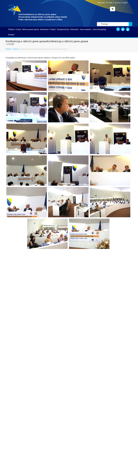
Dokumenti (74, 29)
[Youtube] (128, 29)
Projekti (53, 29)
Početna (11, 29)
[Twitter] (123, 29)
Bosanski (101, 2)
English (125, 2)
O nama (18, 29)
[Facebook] (118, 29)
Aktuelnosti (44, 29)
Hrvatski (109, 2)
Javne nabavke (85, 29)
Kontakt (11, 35)
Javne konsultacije (99, 29)
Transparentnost (63, 29)
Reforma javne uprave (30, 29)
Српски (117, 2)
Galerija (15, 49)
